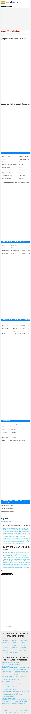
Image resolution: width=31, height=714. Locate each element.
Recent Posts (9, 626)
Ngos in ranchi (14, 652)
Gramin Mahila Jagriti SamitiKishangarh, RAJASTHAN (15, 528)
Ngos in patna (23, 640)
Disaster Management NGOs (10, 686)
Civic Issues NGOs (24, 699)
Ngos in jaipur (14, 649)
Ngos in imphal (5, 642)
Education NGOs (18, 694)
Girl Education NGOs (8, 684)
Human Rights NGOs (20, 676)
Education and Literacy (6, 521)
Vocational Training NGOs (9, 678)
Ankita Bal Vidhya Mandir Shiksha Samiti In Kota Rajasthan (16, 555)
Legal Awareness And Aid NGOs (10, 679)
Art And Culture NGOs (20, 669)
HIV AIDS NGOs (25, 667)
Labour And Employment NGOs (10, 683)
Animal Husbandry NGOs (8, 698)
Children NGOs (6, 666)
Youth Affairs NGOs (7, 704)
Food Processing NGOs (8, 689)
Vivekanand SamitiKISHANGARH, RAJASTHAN (14, 536)
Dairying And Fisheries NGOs (10, 699)
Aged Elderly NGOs (7, 694)
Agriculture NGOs (7, 669)
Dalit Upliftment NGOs (8, 688)
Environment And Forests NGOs (11, 667)
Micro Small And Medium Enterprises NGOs (14, 703)
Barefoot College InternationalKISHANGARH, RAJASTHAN (16, 534)
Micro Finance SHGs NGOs (9, 681)
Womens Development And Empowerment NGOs (15, 671)
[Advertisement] (15, 18)
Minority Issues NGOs (21, 701)
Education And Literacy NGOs (10, 662)
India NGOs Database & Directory (20, 709)
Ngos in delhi (23, 638)
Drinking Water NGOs (8, 676)
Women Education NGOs (8, 696)
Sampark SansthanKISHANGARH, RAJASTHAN (14, 543)
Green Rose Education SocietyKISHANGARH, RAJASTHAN (16, 533)
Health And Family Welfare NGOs (11, 664)
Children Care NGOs (7, 701)
